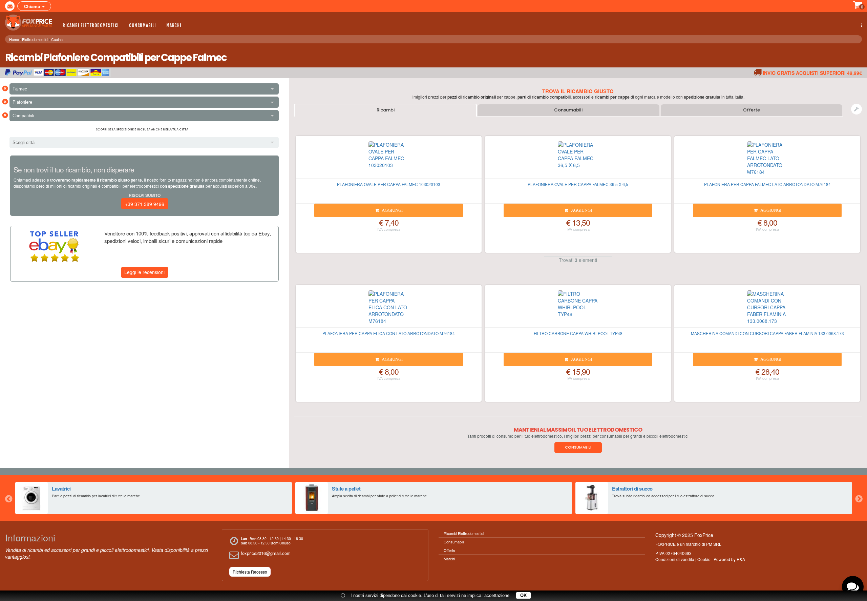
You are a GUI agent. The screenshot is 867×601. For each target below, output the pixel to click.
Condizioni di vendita (674, 559)
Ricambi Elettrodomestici (91, 25)
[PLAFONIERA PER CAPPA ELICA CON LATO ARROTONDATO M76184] (389, 309)
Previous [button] (8, 498)
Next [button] (858, 498)
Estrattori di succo (632, 488)
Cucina (57, 39)
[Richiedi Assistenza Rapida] (856, 109)
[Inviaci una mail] (10, 6)
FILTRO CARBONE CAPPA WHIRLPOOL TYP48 (578, 333)
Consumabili (142, 25)
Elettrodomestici (35, 39)
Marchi (174, 25)
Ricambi (386, 110)
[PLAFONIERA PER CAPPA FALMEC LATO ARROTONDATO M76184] (767, 160)
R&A (741, 559)
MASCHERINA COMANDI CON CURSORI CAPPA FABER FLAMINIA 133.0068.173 (767, 333)
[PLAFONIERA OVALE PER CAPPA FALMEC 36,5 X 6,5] (578, 160)
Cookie (704, 559)
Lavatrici (61, 488)
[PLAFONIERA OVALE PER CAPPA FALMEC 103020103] (389, 160)
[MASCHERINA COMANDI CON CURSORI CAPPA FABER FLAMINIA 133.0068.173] (767, 309)
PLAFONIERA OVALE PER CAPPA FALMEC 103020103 (388, 184)
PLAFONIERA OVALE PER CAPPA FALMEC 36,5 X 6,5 (578, 184)
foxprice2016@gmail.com (266, 553)
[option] (154, 498)
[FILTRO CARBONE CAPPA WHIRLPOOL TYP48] (578, 309)
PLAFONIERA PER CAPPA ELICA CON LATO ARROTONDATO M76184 (388, 333)
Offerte (751, 110)
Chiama (32, 6)
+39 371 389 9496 (144, 204)
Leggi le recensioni (144, 272)
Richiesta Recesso (250, 572)
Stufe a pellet (346, 488)
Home (14, 39)
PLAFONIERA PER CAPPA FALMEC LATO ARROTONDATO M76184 (767, 184)
